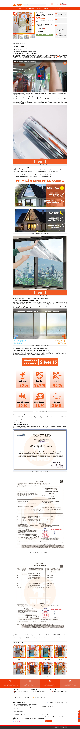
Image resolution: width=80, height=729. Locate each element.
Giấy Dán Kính (39, 8)
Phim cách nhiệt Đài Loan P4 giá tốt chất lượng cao (33, 659)
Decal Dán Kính (41, 37)
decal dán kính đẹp (54, 637)
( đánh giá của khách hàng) (40, 18)
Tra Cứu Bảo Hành (58, 8)
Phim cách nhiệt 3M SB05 (47, 676)
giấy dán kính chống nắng (54, 56)
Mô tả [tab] (14, 43)
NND (36, 12)
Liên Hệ (52, 8)
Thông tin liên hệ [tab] (23, 43)
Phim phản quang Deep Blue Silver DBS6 (19, 659)
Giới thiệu (25, 8)
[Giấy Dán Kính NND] (17, 4)
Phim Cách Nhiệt (32, 8)
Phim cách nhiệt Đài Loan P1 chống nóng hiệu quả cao (19, 677)
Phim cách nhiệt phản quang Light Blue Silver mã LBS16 (47, 659)
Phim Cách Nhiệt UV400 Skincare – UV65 (61, 677)
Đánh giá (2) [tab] (17, 43)
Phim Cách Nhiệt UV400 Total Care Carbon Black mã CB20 (33, 677)
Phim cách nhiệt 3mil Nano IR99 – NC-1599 (60, 659)
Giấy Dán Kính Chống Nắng (47, 37)
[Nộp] (45, 4)
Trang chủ (20, 8)
